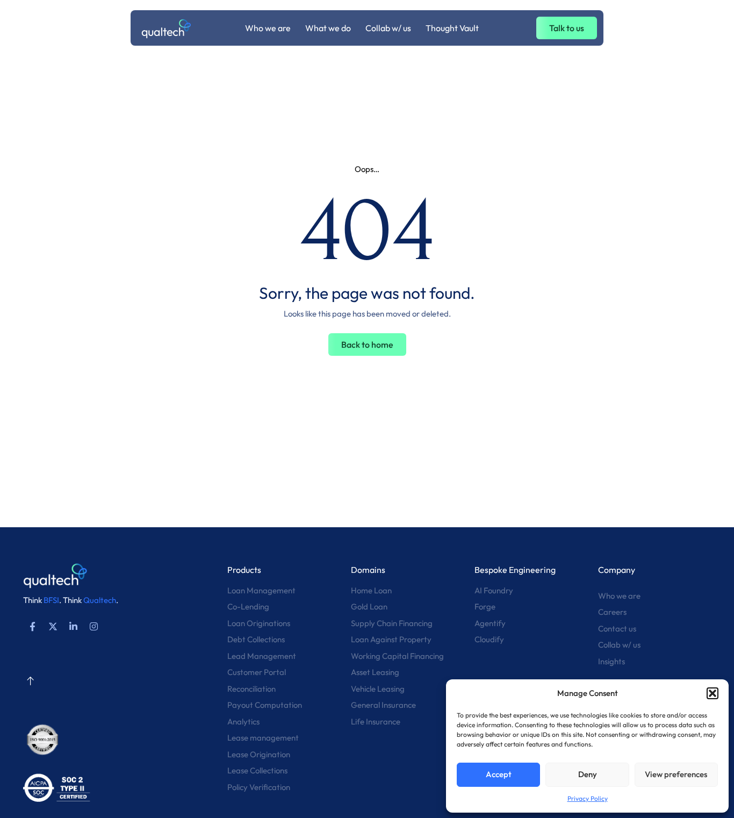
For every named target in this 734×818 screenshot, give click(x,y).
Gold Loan (369, 606)
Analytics (243, 721)
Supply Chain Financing (392, 623)
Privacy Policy (587, 798)
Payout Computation (264, 705)
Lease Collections (257, 770)
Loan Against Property (391, 639)
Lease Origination (258, 754)
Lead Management (261, 656)
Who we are (619, 596)
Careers (612, 612)
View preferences (676, 774)
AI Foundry (493, 590)
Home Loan (371, 590)
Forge (484, 606)
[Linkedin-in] (73, 627)
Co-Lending (248, 606)
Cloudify (489, 639)
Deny (587, 774)
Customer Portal (256, 672)
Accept (499, 774)
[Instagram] (93, 627)
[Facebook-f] (32, 627)
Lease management (263, 738)
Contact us (617, 628)
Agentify (490, 623)
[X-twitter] (53, 627)
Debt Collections (256, 639)
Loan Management (261, 590)
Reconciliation (251, 689)
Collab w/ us (619, 645)
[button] (712, 693)
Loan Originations (258, 623)
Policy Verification (258, 787)
